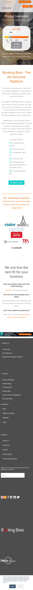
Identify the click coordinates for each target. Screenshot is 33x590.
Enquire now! (16, 182)
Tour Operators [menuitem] (7, 353)
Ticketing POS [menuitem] (7, 387)
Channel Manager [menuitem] (8, 380)
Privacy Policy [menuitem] (7, 454)
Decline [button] (20, 586)
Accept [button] (12, 586)
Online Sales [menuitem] (6, 391)
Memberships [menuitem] (6, 384)
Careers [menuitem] (5, 450)
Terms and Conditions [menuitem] (10, 459)
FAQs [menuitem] (4, 422)
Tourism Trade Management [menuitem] (11, 395)
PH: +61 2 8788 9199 (7, 2)
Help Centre (27, 6)
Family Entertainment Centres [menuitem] (12, 357)
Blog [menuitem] (4, 409)
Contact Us (9, 290)
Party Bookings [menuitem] (7, 399)
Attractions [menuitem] (6, 349)
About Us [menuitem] (6, 441)
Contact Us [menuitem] (6, 445)
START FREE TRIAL (25, 1)
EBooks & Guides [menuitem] (8, 413)
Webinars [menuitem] (6, 418)
